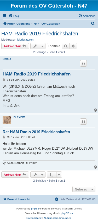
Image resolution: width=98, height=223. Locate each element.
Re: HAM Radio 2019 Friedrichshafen (36, 132)
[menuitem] (14, 16)
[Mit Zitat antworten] (83, 63)
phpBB (35, 208)
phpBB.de (67, 213)
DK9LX (7, 59)
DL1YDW (19, 117)
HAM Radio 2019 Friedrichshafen (39, 33)
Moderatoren (25, 39)
